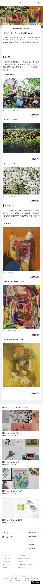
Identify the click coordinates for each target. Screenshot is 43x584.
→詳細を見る (35, 114)
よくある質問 (6, 558)
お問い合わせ (6, 561)
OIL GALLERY (22, 555)
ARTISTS (32, 548)
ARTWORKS (33, 532)
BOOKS (31, 544)
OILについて (6, 555)
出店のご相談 (21, 568)
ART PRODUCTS (34, 536)
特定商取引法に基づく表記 (25, 565)
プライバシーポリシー (9, 565)
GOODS (31, 540)
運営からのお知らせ (23, 558)
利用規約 (20, 561)
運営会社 (5, 568)
